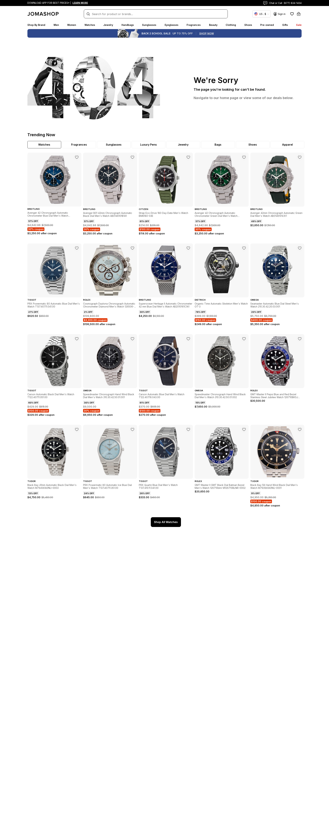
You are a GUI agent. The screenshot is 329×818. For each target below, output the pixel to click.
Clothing (231, 24)
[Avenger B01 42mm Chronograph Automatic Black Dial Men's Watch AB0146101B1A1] (132, 157)
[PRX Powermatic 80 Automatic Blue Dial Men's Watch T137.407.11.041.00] (77, 248)
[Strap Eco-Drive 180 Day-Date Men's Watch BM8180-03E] (188, 157)
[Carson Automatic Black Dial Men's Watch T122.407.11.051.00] (77, 339)
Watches (89, 24)
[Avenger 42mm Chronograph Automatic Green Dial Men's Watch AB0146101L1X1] (299, 157)
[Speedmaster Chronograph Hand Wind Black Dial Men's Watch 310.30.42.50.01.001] (132, 339)
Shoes (248, 24)
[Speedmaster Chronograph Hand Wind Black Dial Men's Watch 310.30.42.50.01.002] (244, 339)
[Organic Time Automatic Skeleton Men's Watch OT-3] (244, 248)
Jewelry (108, 24)
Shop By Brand (36, 24)
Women (71, 24)
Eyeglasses (171, 24)
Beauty (213, 24)
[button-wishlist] (292, 14)
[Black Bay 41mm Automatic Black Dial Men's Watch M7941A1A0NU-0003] (77, 429)
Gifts (285, 24)
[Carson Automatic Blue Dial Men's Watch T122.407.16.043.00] (188, 339)
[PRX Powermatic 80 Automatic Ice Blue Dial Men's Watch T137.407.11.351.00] (132, 429)
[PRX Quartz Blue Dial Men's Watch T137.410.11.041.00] (188, 429)
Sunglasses (149, 24)
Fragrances (194, 24)
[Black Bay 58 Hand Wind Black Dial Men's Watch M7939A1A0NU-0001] (299, 429)
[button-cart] (299, 14)
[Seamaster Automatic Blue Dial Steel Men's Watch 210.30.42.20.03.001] (299, 248)
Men (56, 24)
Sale (299, 24)
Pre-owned (267, 24)
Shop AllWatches (166, 522)
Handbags (127, 24)
